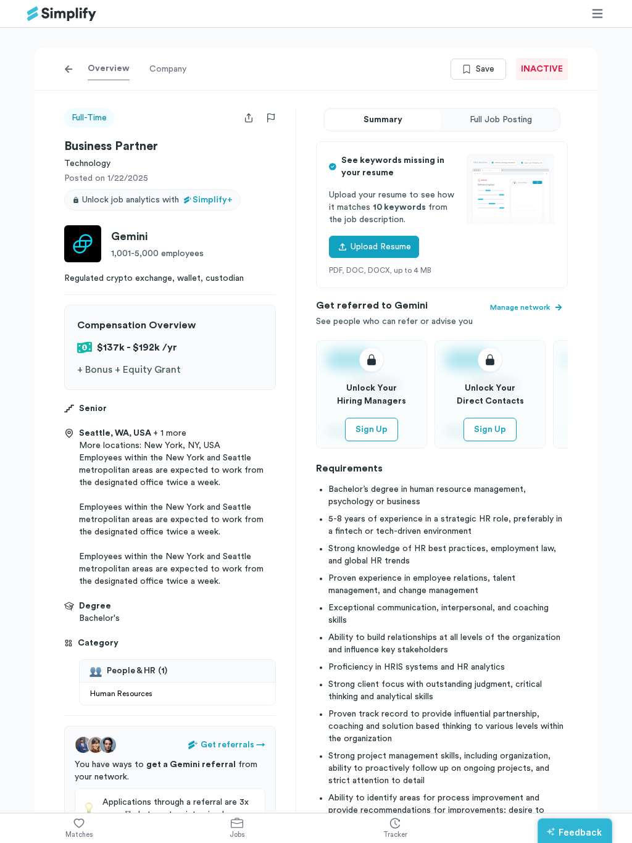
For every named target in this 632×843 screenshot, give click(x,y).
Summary (383, 119)
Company (167, 69)
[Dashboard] (62, 14)
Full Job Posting (501, 119)
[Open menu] (597, 13)
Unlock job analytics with (157, 200)
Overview (109, 68)
